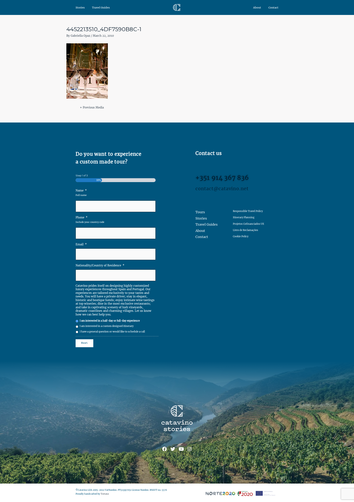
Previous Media (92, 107)
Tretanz (105, 494)
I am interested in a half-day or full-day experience (110, 320)
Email (81, 244)
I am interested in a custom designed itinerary (107, 326)
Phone (82, 217)
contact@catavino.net (222, 189)
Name (81, 190)
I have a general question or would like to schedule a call (112, 331)
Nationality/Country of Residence (100, 265)
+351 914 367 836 (222, 178)
